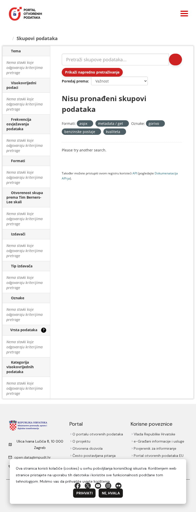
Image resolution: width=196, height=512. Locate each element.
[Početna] (8, 38)
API (134, 173)
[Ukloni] (89, 124)
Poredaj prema (75, 81)
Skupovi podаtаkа (37, 38)
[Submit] (175, 59)
